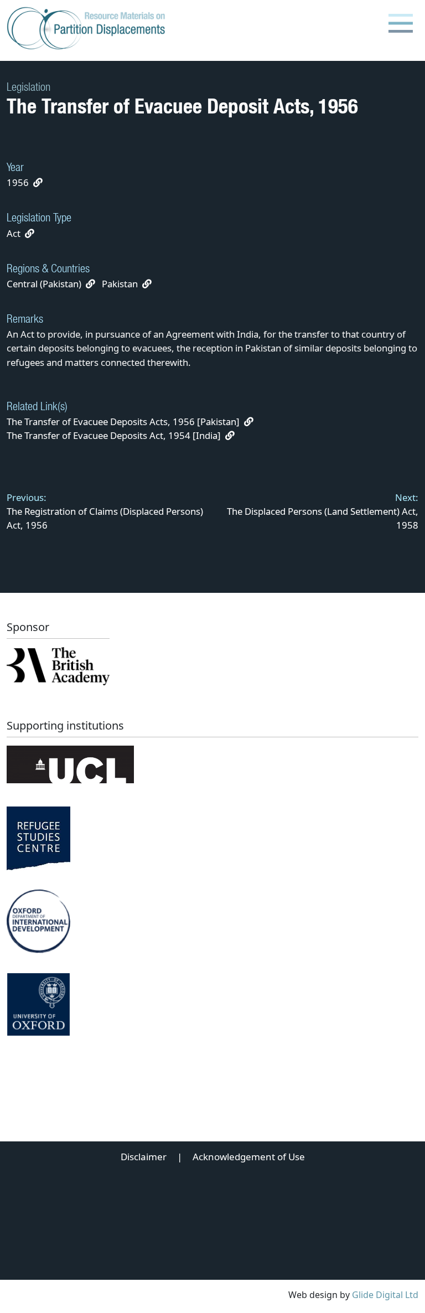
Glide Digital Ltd (385, 1295)
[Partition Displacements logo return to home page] (88, 29)
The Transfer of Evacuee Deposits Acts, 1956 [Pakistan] (124, 421)
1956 (18, 182)
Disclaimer (144, 1156)
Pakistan (120, 283)
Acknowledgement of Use (249, 1156)
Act (13, 233)
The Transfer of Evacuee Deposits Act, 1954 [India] (115, 435)
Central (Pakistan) (44, 283)
